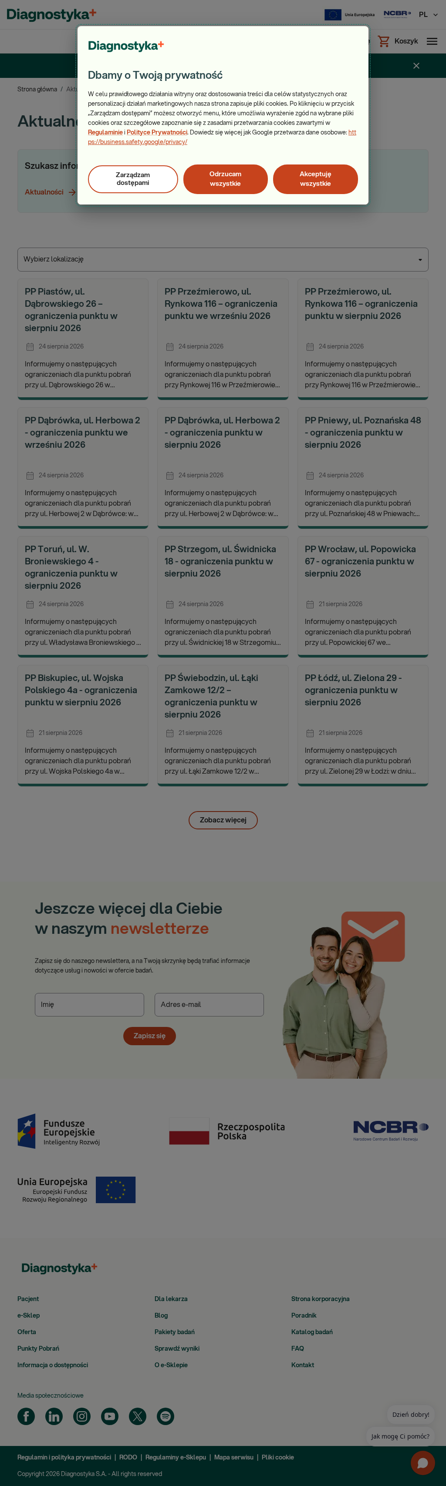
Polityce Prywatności (157, 133)
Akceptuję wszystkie (315, 179)
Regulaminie (105, 133)
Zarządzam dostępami (133, 179)
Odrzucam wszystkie (225, 179)
